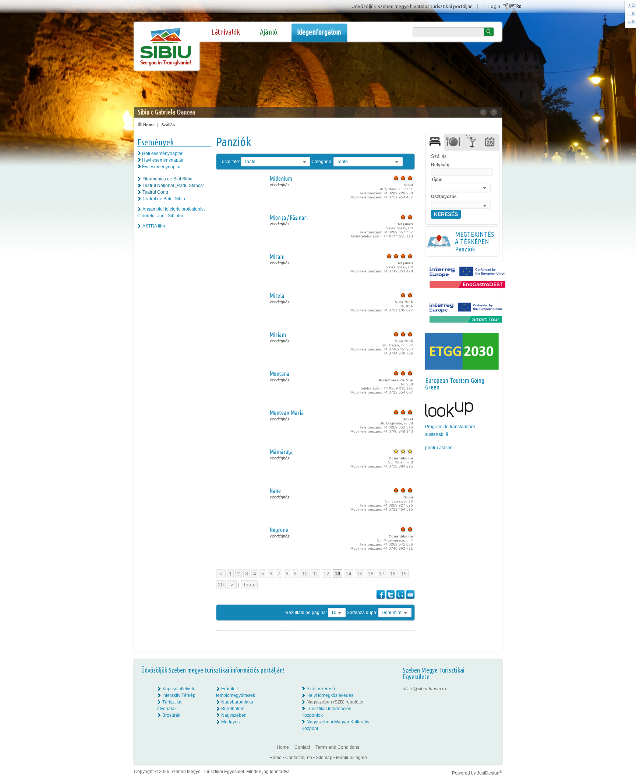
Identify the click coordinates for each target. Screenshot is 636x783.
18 (393, 573)
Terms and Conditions (337, 747)
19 (404, 573)
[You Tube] (491, 708)
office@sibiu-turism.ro (424, 688)
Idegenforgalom (319, 32)
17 (382, 573)
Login (494, 6)
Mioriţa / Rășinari (288, 217)
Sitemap (324, 757)
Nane (275, 490)
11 (315, 573)
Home (148, 125)
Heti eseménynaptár (162, 153)
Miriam (277, 334)
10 (305, 573)
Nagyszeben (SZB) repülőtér (335, 702)
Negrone (278, 529)
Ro (519, 6)
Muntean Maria (286, 412)
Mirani (277, 256)
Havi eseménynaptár (163, 160)
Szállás (168, 125)
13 (337, 573)
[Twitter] (491, 702)
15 (360, 573)
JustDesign (489, 773)
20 (221, 585)
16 (371, 573)
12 (326, 573)
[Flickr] (491, 695)
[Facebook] (491, 688)
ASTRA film (153, 226)
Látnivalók (225, 32)
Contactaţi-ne (298, 757)
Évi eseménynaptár (161, 166)
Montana (279, 373)
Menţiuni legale (351, 757)
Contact (302, 747)
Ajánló (268, 32)
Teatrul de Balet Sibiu (163, 198)
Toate (249, 585)
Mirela (276, 295)
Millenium (280, 178)
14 (348, 573)
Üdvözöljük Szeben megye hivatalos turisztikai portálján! (412, 6)
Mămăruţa (281, 451)
